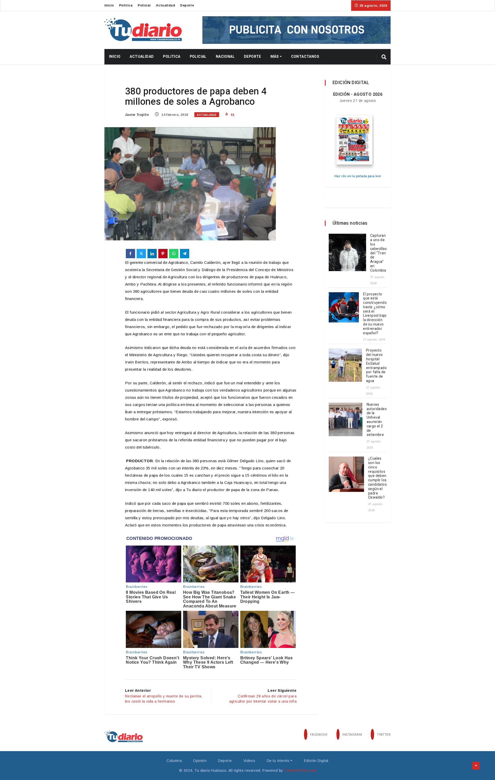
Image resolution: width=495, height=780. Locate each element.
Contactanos (305, 56)
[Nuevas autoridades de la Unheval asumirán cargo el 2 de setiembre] (345, 419)
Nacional (225, 56)
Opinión (200, 761)
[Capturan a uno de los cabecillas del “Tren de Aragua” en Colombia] (347, 252)
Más (274, 56)
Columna (174, 761)
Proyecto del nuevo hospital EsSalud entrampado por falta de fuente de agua (376, 366)
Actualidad (165, 5)
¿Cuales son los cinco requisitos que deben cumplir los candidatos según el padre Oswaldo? (377, 478)
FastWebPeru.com (300, 770)
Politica (126, 5)
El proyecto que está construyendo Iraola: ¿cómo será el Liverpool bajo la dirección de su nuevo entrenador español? (375, 313)
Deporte (187, 5)
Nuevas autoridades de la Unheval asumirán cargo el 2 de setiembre (377, 420)
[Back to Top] (476, 766)
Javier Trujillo (137, 115)
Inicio (109, 5)
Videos (249, 761)
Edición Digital (316, 761)
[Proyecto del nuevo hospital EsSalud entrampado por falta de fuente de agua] (345, 365)
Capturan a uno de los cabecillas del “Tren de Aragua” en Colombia (378, 253)
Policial (144, 5)
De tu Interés (278, 761)
